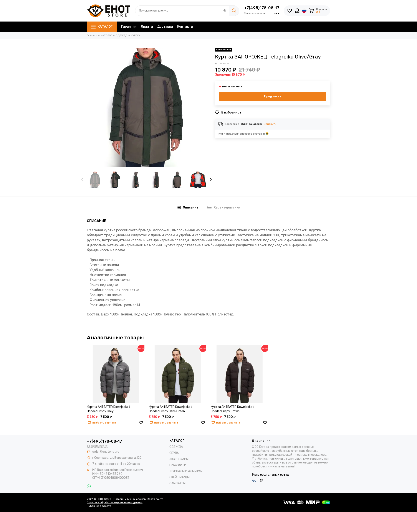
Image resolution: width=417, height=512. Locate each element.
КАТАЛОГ (105, 26)
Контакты (185, 26)
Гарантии (129, 26)
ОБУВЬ (174, 453)
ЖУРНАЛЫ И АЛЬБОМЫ (185, 471)
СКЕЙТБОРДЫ (179, 477)
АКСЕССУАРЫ (179, 459)
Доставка (165, 26)
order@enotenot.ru (105, 452)
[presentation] (82, 179)
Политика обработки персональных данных (114, 502)
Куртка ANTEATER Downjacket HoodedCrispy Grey (108, 409)
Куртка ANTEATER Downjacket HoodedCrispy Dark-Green (170, 409)
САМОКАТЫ (177, 483)
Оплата (147, 26)
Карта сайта (155, 498)
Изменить (270, 123)
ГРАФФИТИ (177, 465)
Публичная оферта (99, 505)
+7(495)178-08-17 (261, 7)
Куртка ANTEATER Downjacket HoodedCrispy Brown (232, 409)
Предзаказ (272, 96)
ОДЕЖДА (176, 447)
